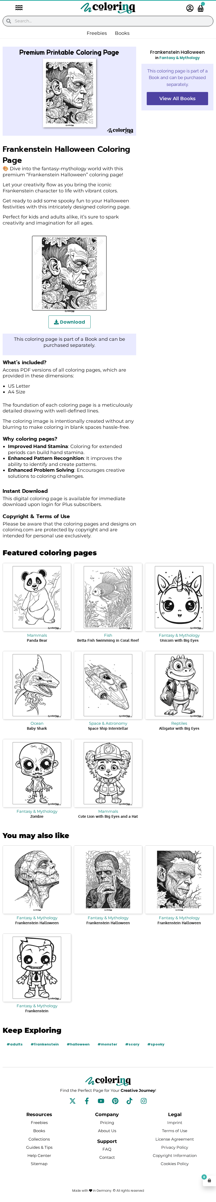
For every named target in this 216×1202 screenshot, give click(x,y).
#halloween (78, 1044)
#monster (107, 1044)
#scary (132, 1044)
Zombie (36, 816)
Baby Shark (37, 728)
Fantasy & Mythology (179, 57)
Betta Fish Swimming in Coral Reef (108, 640)
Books (122, 33)
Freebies (97, 33)
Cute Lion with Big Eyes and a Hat (108, 816)
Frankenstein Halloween (37, 923)
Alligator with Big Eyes (179, 728)
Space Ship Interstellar (108, 728)
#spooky (155, 1044)
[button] (16, 8)
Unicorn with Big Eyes (179, 640)
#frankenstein (45, 1044)
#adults (15, 1044)
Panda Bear (37, 640)
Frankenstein (36, 1011)
